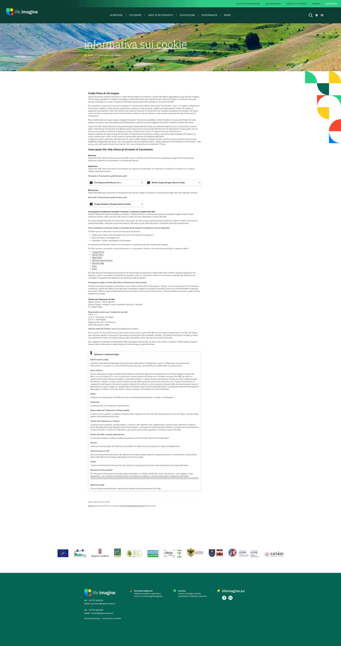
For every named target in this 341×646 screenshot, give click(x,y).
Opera (94, 268)
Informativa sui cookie (111, 618)
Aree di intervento (160, 15)
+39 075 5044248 (95, 610)
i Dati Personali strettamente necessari (132, 506)
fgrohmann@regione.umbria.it (103, 603)
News (227, 15)
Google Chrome (98, 252)
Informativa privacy (92, 618)
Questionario (273, 3)
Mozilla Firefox (97, 254)
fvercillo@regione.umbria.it (102, 613)
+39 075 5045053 (95, 600)
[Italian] (316, 15)
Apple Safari (97, 257)
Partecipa (331, 3)
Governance (209, 15)
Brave (94, 266)
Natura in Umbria (296, 3)
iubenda (90, 506)
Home (91, 55)
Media (316, 3)
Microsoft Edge (98, 263)
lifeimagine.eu (233, 591)
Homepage (116, 15)
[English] (322, 15)
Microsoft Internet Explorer (102, 260)
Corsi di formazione (248, 3)
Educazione (187, 15)
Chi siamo (135, 15)
